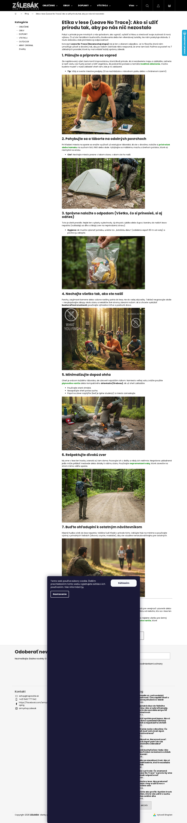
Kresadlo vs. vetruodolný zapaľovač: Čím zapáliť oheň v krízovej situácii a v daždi (153, 697)
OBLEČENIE (24, 26)
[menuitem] (50, 5)
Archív (144, 805)
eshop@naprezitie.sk (29, 696)
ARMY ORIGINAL (26, 45)
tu (82, 587)
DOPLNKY (23, 34)
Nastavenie (60, 594)
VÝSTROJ (23, 37)
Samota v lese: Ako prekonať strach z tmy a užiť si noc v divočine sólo (152, 783)
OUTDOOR (24, 41)
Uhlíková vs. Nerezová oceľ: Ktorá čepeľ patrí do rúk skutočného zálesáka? (151, 741)
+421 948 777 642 (27, 699)
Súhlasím (123, 583)
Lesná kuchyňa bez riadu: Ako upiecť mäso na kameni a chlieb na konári (154, 752)
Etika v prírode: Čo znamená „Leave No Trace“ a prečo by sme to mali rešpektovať (154, 773)
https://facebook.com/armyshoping (34, 704)
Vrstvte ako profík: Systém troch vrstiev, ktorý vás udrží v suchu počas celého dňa (154, 794)
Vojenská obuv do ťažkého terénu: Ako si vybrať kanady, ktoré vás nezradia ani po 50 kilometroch (152, 709)
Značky (22, 49)
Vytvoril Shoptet (164, 815)
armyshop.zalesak (27, 708)
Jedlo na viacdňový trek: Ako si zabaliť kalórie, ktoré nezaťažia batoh (153, 762)
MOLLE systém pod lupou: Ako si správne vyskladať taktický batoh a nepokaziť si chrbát (153, 720)
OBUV (21, 30)
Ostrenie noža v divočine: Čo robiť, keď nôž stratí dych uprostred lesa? (152, 731)
